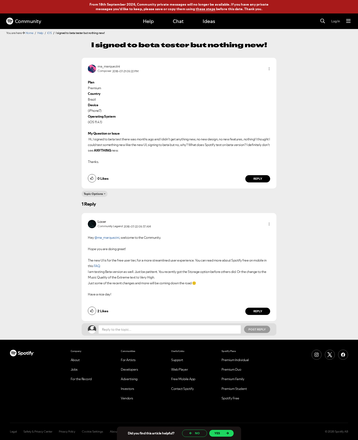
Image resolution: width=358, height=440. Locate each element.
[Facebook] (343, 355)
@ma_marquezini (106, 237)
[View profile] (92, 68)
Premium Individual (235, 360)
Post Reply (257, 329)
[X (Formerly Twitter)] (330, 355)
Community (28, 21)
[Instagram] (317, 355)
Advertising (129, 379)
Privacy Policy (67, 431)
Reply (257, 179)
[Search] (322, 21)
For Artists (128, 360)
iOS (49, 33)
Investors (127, 388)
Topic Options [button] (93, 194)
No (197, 433)
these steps (205, 9)
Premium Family (232, 379)
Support (177, 360)
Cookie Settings (92, 431)
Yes (217, 433)
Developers (129, 369)
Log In (335, 21)
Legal (13, 431)
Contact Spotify (182, 388)
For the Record (81, 379)
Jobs (74, 369)
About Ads (116, 431)
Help (148, 21)
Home (29, 33)
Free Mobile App (183, 379)
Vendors (127, 398)
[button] (269, 69)
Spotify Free (230, 398)
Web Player (179, 369)
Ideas (209, 21)
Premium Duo (231, 369)
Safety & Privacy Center (37, 431)
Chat (178, 21)
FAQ (97, 266)
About (75, 360)
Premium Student (234, 388)
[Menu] (348, 21)
